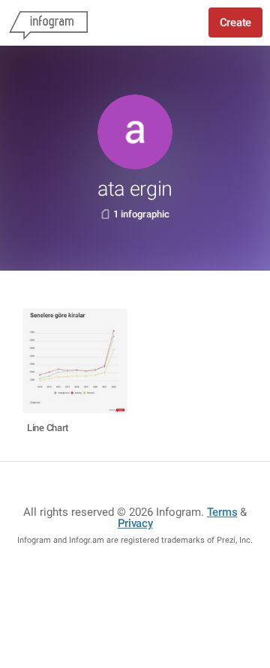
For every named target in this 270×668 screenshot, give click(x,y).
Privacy (135, 523)
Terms (222, 512)
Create (235, 22)
